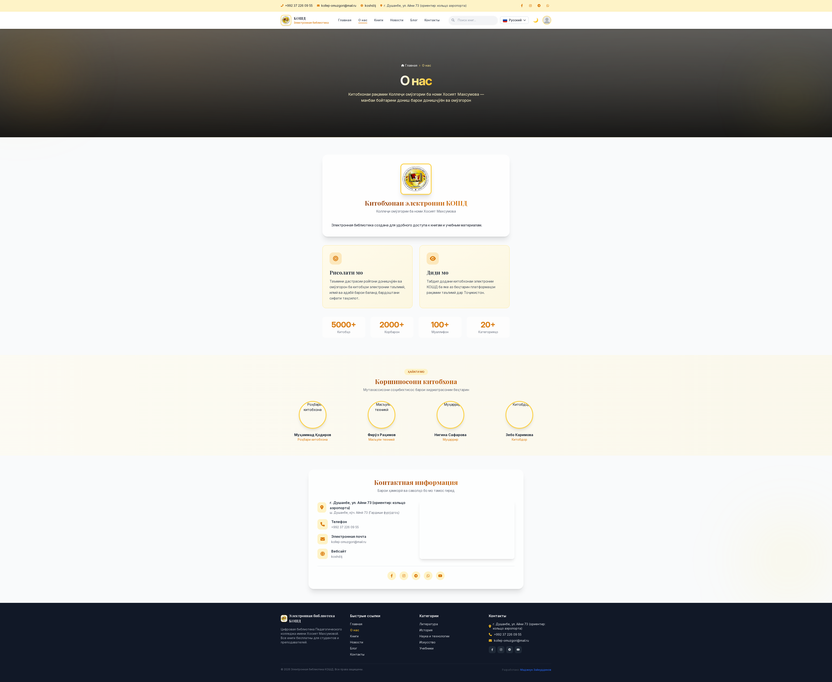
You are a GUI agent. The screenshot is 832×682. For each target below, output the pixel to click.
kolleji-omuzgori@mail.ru (338, 5)
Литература (428, 624)
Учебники (426, 648)
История (425, 630)
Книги (378, 20)
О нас (362, 20)
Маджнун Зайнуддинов (535, 669)
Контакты (432, 20)
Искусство (427, 642)
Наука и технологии (434, 636)
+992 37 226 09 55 (299, 5)
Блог (414, 20)
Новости (396, 20)
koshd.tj (370, 5)
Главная (344, 20)
